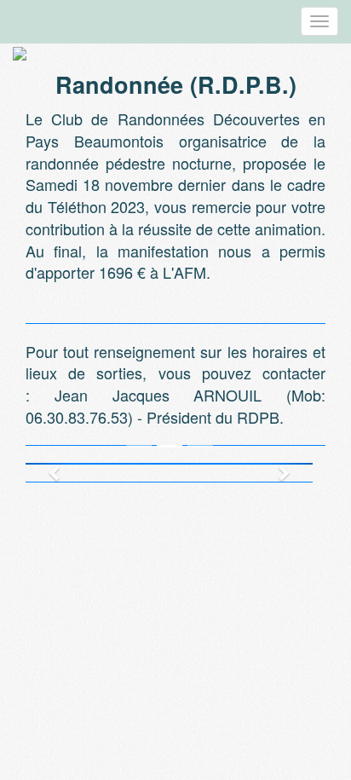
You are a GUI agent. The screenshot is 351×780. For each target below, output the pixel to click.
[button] (47, 464)
